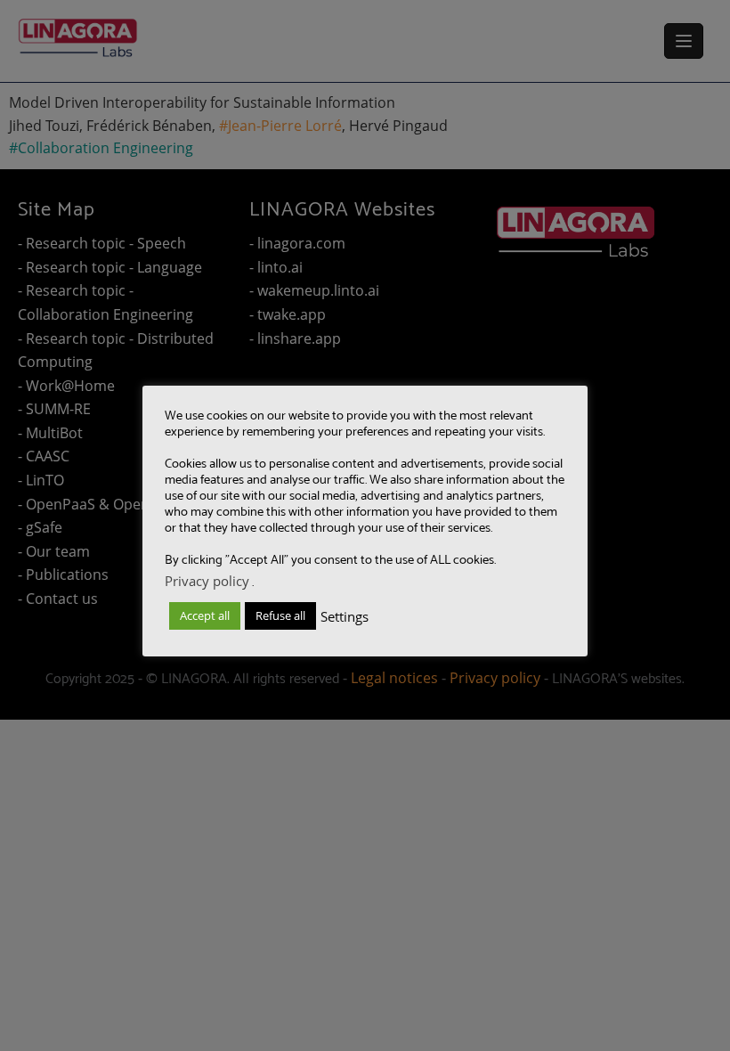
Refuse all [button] (280, 615)
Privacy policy (207, 581)
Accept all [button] (205, 615)
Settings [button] (344, 616)
